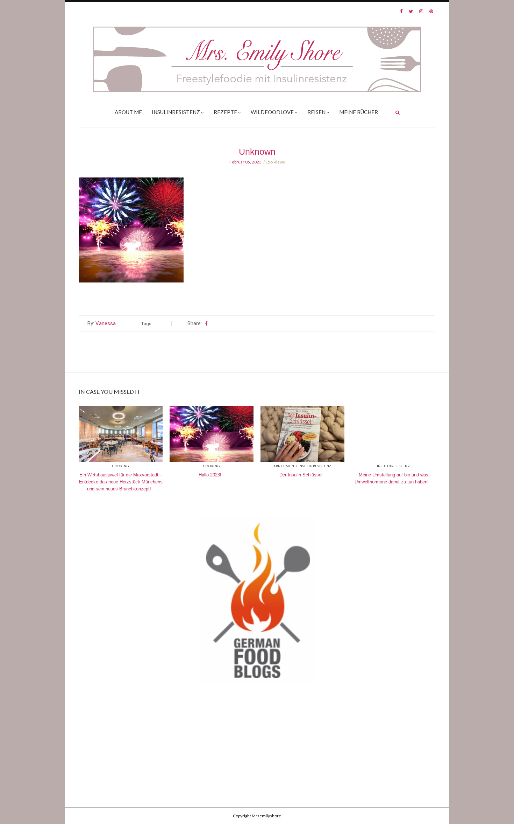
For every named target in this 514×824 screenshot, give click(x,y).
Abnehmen (283, 466)
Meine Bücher (358, 112)
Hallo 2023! (210, 474)
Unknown (257, 151)
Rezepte (225, 112)
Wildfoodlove (272, 112)
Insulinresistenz (176, 112)
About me (128, 112)
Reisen (316, 112)
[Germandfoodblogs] (257, 600)
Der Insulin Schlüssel (300, 474)
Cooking (120, 466)
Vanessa (105, 323)
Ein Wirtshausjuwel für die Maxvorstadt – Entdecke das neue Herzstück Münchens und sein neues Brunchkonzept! (121, 481)
